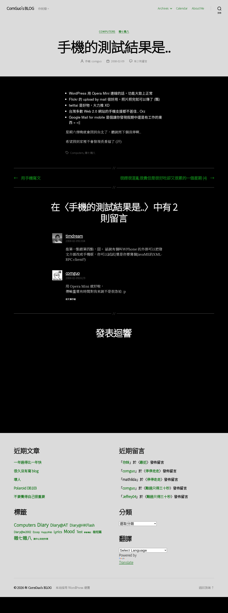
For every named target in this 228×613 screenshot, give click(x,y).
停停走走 (152, 470)
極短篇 (97, 532)
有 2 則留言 (140, 61)
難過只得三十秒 (157, 487)
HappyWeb (46, 532)
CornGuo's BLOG (20, 8)
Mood (69, 531)
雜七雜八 (124, 31)
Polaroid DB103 (25, 487)
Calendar (182, 8)
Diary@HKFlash (82, 525)
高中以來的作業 (40, 538)
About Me (198, 8)
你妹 (126, 462)
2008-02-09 (117, 61)
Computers (107, 31)
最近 (143, 462)
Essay (36, 532)
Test (79, 531)
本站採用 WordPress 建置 (73, 587)
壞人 (17, 479)
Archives (163, 8)
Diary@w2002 (22, 532)
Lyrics (58, 531)
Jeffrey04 (129, 496)
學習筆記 (87, 532)
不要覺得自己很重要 (29, 496)
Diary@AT (59, 525)
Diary (43, 524)
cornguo (96, 61)
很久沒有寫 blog (26, 470)
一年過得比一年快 (28, 462)
